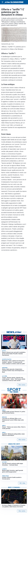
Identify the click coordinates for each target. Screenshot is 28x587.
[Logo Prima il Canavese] (14, 2)
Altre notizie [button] (21, 385)
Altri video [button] (22, 483)
